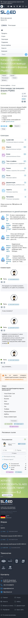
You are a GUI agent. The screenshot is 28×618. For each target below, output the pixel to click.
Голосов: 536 (9, 423)
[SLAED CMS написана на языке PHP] (4, 561)
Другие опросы (15, 426)
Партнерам (4, 39)
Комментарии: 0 (19, 423)
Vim (5, 406)
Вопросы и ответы (8, 605)
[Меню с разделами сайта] (3, 248)
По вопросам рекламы (9, 615)
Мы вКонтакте (17, 6)
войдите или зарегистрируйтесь (14, 379)
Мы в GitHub (8, 6)
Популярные (5, 77)
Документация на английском (23, 6)
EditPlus (6, 414)
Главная (4, 75)
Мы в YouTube (11, 6)
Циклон (3, 528)
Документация (21, 605)
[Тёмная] (4, 6)
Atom (5, 401)
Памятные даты (7, 237)
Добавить (4, 80)
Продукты (4, 33)
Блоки (4, 64)
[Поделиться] (22, 102)
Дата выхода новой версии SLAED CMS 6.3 (13, 544)
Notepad (6, 404)
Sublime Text (7, 396)
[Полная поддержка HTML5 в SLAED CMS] (17, 561)
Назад (3, 129)
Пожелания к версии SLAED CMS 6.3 (11, 536)
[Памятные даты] (3, 237)
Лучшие (12, 75)
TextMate (6, 409)
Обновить (19, 472)
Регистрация (12, 25)
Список (14, 77)
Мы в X (14, 6)
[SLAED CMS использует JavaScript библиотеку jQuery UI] (10, 568)
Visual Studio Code (9, 393)
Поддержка (4, 42)
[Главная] (2, 30)
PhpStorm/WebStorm (10, 411)
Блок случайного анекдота (8, 227)
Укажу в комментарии (10, 416)
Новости (3, 48)
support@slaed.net (8, 588)
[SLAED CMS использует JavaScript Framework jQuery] (4, 568)
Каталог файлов (6, 45)
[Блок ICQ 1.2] (3, 217)
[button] (4, 25)
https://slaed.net (7, 592)
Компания (4, 51)
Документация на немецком (20, 6)
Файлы (19, 601)
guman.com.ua (10, 121)
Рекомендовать (26, 6)
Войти (14, 453)
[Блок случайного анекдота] (3, 227)
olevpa (3, 531)
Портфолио (6, 609)
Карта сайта (20, 609)
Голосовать (14, 420)
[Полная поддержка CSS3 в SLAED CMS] (23, 561)
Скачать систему (7, 495)
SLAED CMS (3, 507)
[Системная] (1, 6)
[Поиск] (26, 54)
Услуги (3, 36)
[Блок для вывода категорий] (3, 259)
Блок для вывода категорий (8, 259)
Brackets (6, 398)
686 (25, 101)
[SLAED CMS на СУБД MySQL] (10, 561)
